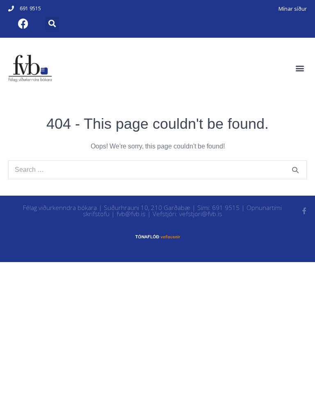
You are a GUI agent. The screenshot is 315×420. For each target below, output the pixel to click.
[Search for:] (157, 169)
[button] (52, 23)
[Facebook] (23, 23)
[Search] (295, 169)
